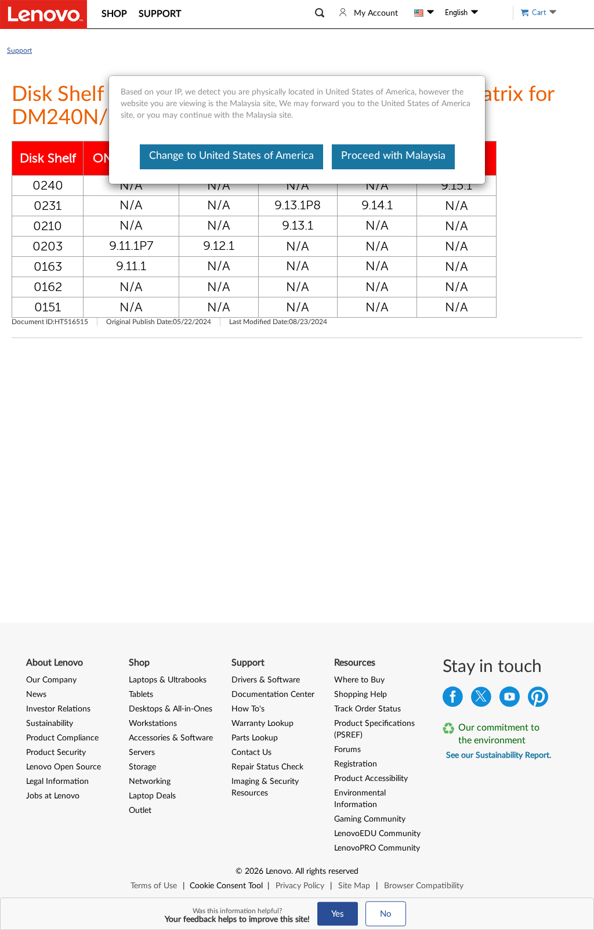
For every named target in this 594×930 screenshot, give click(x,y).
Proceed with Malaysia (393, 156)
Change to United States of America (231, 156)
